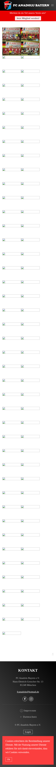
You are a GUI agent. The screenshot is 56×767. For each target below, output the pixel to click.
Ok (8, 759)
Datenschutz (30, 716)
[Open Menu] (52, 5)
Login (28, 732)
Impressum (30, 710)
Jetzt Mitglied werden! (28, 18)
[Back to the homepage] (26, 5)
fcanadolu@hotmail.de (28, 692)
